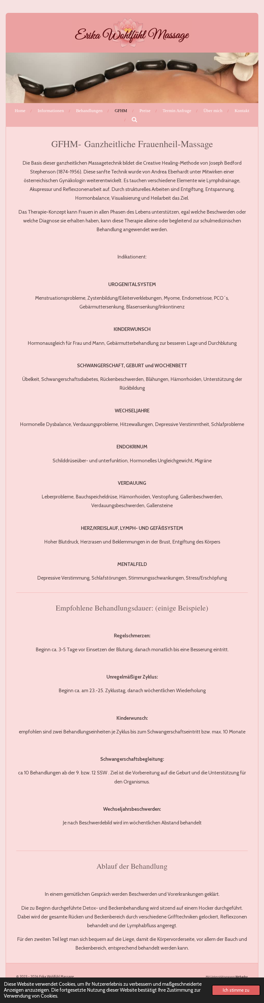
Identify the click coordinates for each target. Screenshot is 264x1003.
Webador (241, 977)
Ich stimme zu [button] (236, 990)
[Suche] (134, 120)
